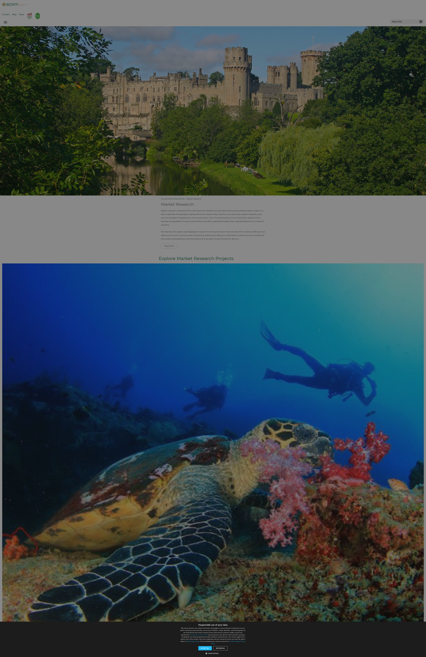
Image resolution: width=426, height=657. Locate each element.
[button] (213, 653)
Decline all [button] (220, 648)
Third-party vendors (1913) (198, 635)
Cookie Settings (235, 641)
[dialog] (213, 639)
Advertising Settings (192, 641)
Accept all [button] (205, 648)
